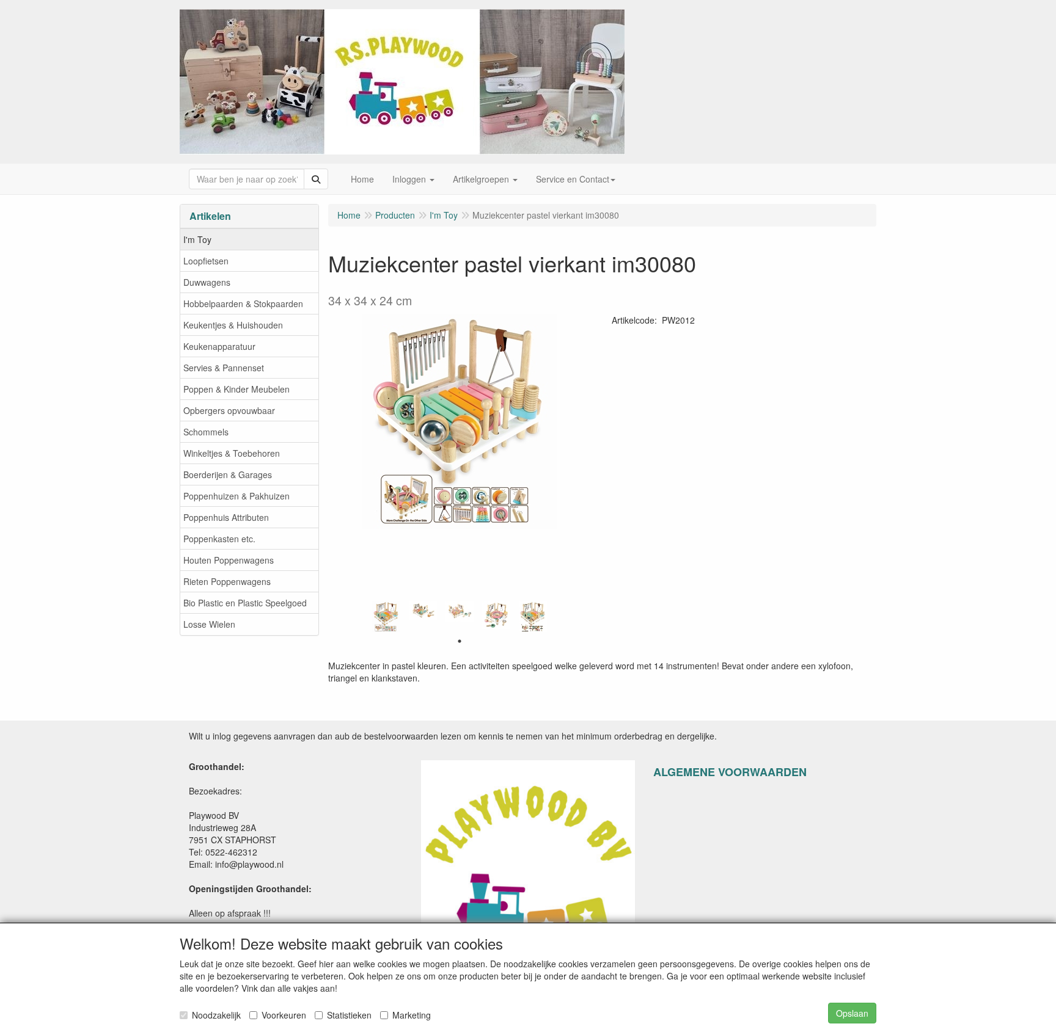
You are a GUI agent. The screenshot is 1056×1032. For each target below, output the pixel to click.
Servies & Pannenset (223, 368)
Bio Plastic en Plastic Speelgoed (245, 603)
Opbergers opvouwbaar (229, 410)
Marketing (411, 1015)
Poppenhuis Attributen (226, 517)
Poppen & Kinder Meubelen (236, 389)
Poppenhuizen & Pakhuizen (236, 496)
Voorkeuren (284, 1015)
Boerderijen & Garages (227, 474)
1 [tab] (459, 641)
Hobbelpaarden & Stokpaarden (243, 303)
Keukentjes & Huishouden (233, 325)
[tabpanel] (386, 616)
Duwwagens (206, 282)
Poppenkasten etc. (219, 538)
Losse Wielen (209, 624)
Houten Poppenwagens (228, 560)
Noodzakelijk (216, 1015)
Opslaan (852, 1013)
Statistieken (349, 1015)
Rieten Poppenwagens (227, 581)
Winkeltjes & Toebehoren (231, 453)
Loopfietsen (206, 261)
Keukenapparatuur (219, 346)
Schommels (206, 432)
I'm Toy (197, 239)
